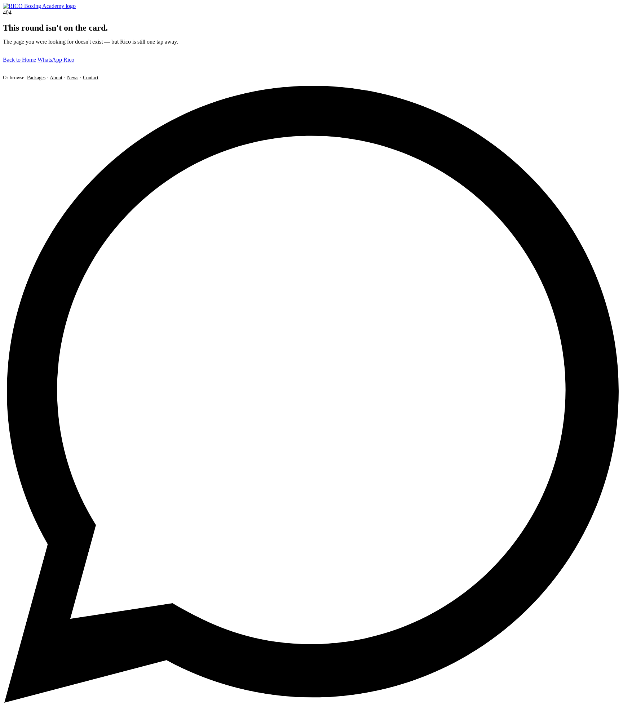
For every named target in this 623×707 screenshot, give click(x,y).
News (72, 77)
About (56, 77)
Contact (90, 77)
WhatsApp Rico (55, 60)
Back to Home (19, 60)
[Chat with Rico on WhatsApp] (311, 701)
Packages (36, 77)
